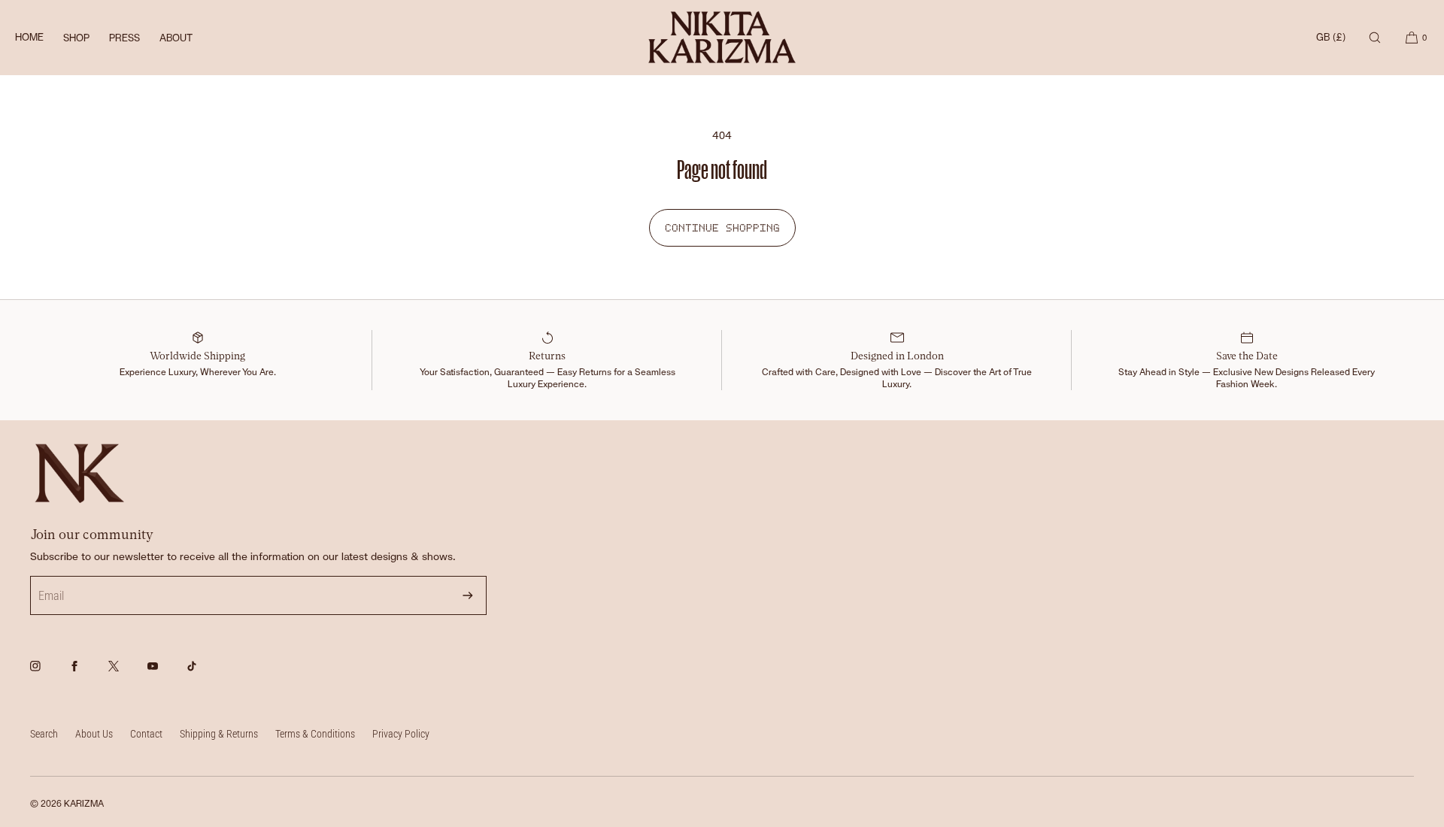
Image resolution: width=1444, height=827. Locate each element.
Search (44, 734)
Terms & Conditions (315, 734)
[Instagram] (48, 674)
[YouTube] (165, 674)
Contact (146, 734)
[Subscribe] (468, 595)
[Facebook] (87, 674)
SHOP (76, 38)
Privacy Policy (400, 734)
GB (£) (1330, 37)
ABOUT (176, 38)
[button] (1375, 37)
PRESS (124, 38)
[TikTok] (205, 674)
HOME (29, 37)
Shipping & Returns (219, 734)
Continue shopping (722, 228)
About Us (94, 734)
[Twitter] (126, 674)
